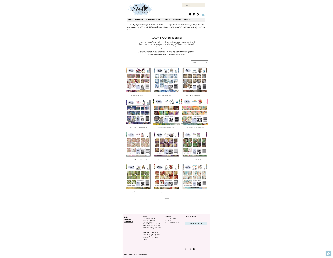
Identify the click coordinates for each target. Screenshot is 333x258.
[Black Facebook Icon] (186, 249)
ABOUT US (127, 219)
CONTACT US (128, 222)
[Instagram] (194, 14)
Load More (166, 198)
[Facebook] (190, 14)
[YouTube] (198, 14)
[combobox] (199, 62)
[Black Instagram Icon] (190, 249)
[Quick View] (138, 79)
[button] (203, 14)
